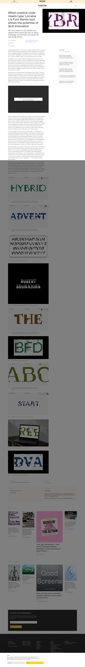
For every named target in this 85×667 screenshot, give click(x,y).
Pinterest (38, 648)
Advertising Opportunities (56, 648)
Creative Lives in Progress (70, 642)
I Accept (28, 662)
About (52, 641)
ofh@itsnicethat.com (54, 496)
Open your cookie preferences (28, 99)
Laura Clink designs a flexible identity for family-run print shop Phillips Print (67, 76)
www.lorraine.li (13, 492)
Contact (52, 643)
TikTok (37, 642)
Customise (10, 662)
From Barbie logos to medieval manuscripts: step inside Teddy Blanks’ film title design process (66, 70)
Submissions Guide (69, 498)
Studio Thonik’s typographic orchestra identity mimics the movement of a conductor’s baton (66, 56)
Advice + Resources (26, 643)
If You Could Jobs (68, 643)
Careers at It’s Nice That (56, 644)
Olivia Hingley (13, 40)
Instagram (38, 641)
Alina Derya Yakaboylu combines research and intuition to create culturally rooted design (66, 63)
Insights (52, 649)
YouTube (38, 644)
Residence (67, 641)
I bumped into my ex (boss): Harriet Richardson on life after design (66, 82)
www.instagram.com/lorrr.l (15, 490)
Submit (52, 642)
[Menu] (76, 6)
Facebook (38, 646)
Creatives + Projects (26, 642)
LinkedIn (38, 643)
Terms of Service (54, 647)
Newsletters (53, 651)
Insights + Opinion (26, 641)
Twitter (37, 647)
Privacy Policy (54, 646)
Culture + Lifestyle (26, 644)
